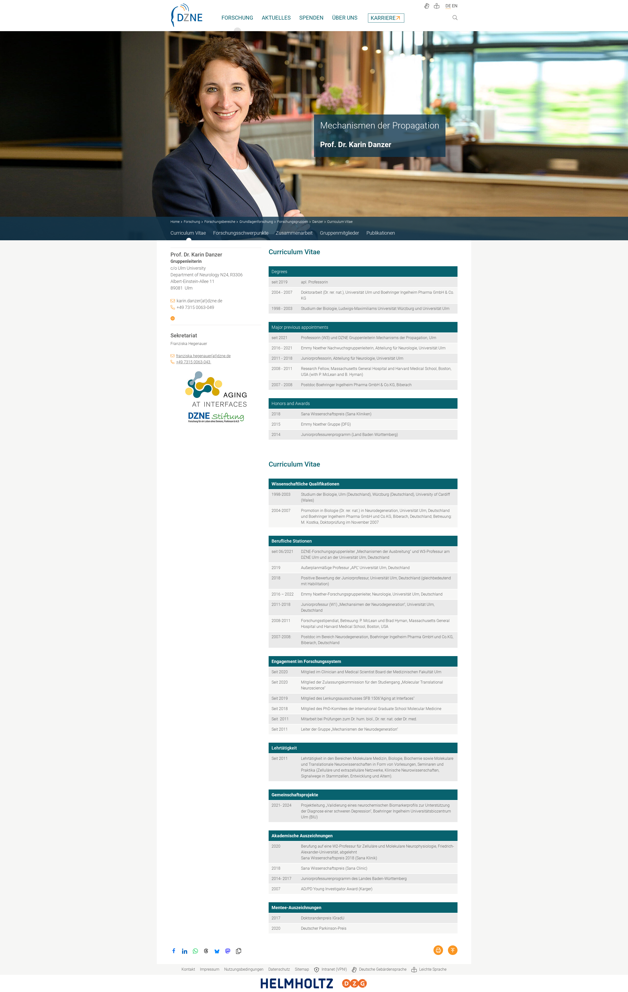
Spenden (311, 18)
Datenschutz (279, 969)
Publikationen (380, 233)
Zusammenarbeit (294, 233)
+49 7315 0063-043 (193, 362)
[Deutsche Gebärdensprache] (426, 6)
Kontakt (188, 969)
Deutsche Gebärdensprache (382, 969)
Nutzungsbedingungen (243, 969)
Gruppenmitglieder (339, 233)
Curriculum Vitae (188, 233)
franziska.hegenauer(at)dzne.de (203, 356)
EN (455, 5)
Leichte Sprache (432, 969)
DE (448, 5)
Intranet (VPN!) (334, 969)
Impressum (209, 969)
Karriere (383, 18)
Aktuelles (276, 18)
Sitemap (302, 969)
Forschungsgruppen (292, 222)
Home (175, 222)
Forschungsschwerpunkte (240, 233)
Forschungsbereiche (219, 222)
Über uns (344, 18)
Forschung (237, 18)
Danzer (317, 222)
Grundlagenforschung (256, 222)
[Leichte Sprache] (436, 6)
